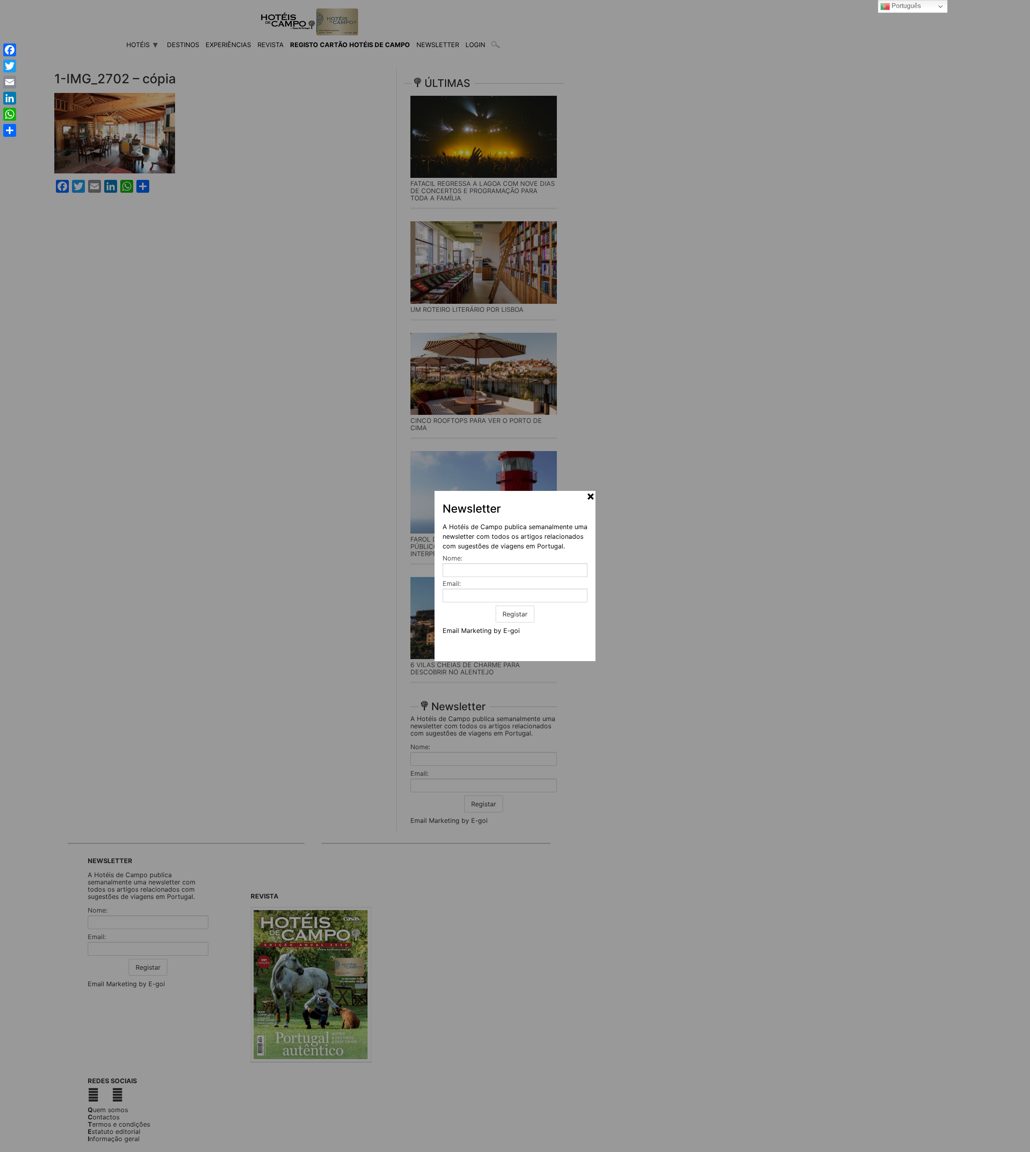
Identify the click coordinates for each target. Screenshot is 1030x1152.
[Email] (10, 82)
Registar (515, 614)
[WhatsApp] (10, 114)
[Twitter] (10, 66)
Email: (452, 583)
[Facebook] (10, 50)
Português (905, 5)
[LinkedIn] (10, 98)
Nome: (452, 558)
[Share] (10, 130)
